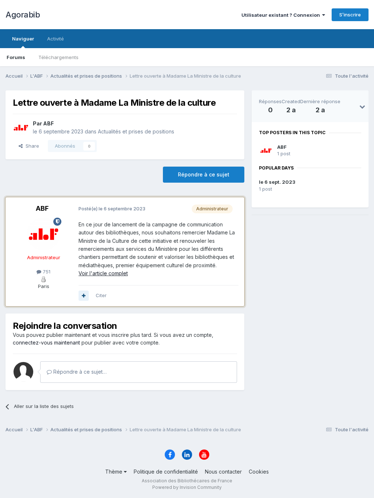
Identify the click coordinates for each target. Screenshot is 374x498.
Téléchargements (58, 57)
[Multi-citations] (84, 296)
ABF (282, 147)
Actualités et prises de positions (136, 131)
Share (31, 146)
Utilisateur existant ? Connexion (281, 15)
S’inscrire (350, 14)
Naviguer (23, 39)
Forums (16, 57)
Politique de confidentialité (166, 471)
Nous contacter (223, 471)
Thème (114, 471)
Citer (101, 295)
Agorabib (22, 14)
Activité (55, 39)
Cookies (259, 471)
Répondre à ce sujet (203, 174)
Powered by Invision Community (187, 487)
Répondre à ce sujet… (79, 372)
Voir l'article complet (103, 273)
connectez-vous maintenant (46, 342)
